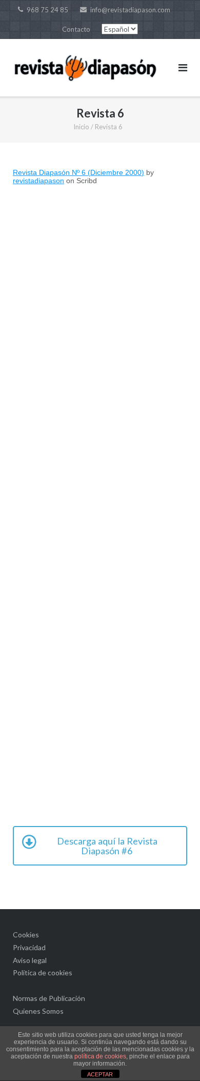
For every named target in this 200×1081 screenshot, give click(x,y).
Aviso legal (30, 960)
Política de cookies (42, 972)
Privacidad (29, 947)
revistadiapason (38, 180)
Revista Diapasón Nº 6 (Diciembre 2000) (78, 172)
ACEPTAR (100, 1074)
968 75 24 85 (47, 10)
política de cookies (100, 1056)
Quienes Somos (38, 1011)
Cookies (26, 934)
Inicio (81, 127)
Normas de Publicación (49, 998)
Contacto (76, 29)
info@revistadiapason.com (130, 10)
